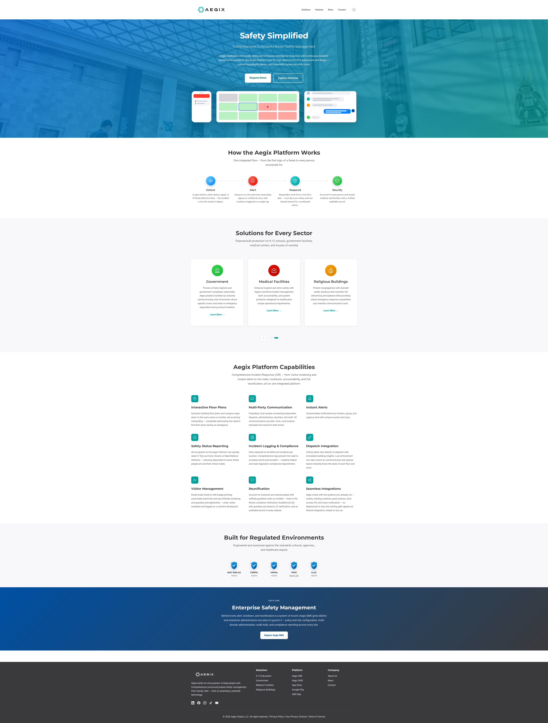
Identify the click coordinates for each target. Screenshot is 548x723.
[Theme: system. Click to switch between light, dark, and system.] (354, 9)
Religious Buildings (265, 689)
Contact (332, 685)
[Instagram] (204, 703)
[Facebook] (198, 703)
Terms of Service (316, 716)
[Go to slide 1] (271, 338)
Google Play (298, 689)
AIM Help (296, 694)
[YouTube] (216, 703)
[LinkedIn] (192, 703)
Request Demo (257, 77)
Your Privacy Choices (296, 716)
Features (319, 9)
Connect (342, 9)
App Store (297, 685)
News (330, 9)
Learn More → (217, 314)
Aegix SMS (297, 680)
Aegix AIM (297, 676)
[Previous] (264, 338)
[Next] (284, 338)
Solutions (306, 9)
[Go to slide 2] (276, 338)
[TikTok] (210, 703)
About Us (332, 676)
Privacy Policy (277, 716)
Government (262, 680)
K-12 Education (263, 676)
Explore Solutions (288, 78)
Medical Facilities (265, 685)
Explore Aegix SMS (274, 635)
